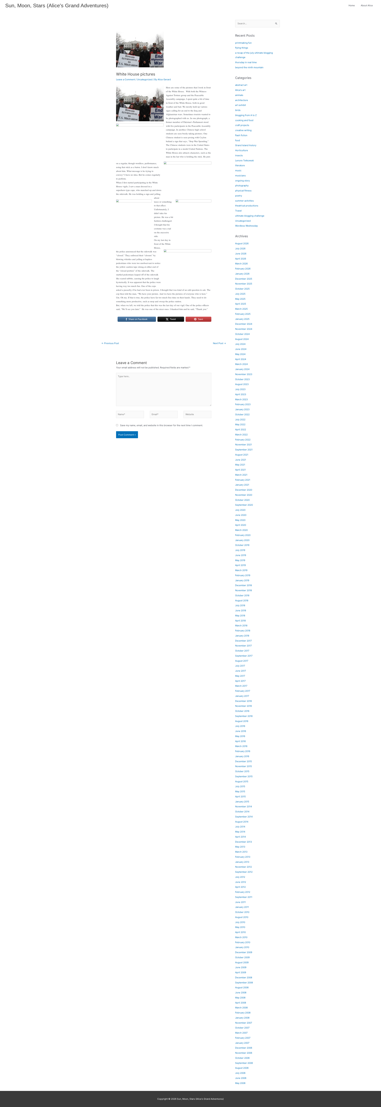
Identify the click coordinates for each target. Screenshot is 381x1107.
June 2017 (240, 670)
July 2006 (240, 1073)
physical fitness (243, 190)
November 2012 (243, 866)
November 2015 (243, 766)
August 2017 (241, 660)
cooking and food (244, 120)
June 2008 (240, 992)
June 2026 (240, 253)
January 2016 (242, 756)
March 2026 (241, 263)
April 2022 (240, 429)
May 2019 (240, 560)
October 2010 (242, 912)
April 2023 (240, 394)
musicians (240, 175)
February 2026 (242, 268)
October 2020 (242, 500)
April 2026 (240, 258)
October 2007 (242, 1027)
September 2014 (244, 816)
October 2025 (242, 288)
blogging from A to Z (246, 115)
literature (240, 165)
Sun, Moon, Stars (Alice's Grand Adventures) (56, 5)
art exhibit (240, 105)
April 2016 (240, 741)
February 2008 (242, 1012)
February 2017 (242, 690)
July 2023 (240, 389)
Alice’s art (240, 90)
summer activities (244, 200)
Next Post (219, 343)
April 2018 (240, 620)
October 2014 (242, 811)
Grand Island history (245, 145)
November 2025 (243, 283)
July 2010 (240, 922)
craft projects (242, 125)
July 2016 (240, 726)
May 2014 (240, 831)
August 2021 (241, 454)
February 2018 (242, 630)
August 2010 (241, 917)
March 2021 (241, 474)
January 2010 (242, 947)
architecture (241, 100)
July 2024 (240, 344)
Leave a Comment (125, 79)
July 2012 (240, 877)
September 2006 (244, 1063)
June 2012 (240, 882)
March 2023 (241, 399)
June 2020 (240, 515)
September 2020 (244, 504)
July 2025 (240, 293)
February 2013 (242, 856)
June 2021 (240, 459)
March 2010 (241, 937)
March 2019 (241, 570)
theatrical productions (246, 205)
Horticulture (241, 150)
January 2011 (242, 907)
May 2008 (240, 997)
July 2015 (240, 786)
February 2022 (242, 439)
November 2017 (243, 645)
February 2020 (242, 535)
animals (239, 95)
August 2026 (242, 243)
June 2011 (240, 902)
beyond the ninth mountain (249, 67)
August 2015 (241, 781)
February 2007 (242, 1037)
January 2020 (242, 540)
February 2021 (242, 479)
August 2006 (242, 1067)
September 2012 (244, 871)
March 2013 (241, 851)
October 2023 (242, 379)
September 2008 (244, 982)
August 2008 (242, 987)
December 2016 (243, 701)
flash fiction (241, 135)
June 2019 (240, 555)
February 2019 (242, 575)
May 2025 (240, 298)
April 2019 (240, 565)
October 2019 (242, 545)
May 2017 (240, 675)
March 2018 (241, 625)
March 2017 (241, 685)
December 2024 (243, 323)
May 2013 (240, 846)
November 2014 (243, 806)
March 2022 (241, 434)
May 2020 (240, 520)
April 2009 (240, 972)
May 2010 (240, 927)
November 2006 (243, 1052)
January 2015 (242, 801)
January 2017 (242, 696)
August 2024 (242, 339)
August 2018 (241, 600)
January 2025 (242, 319)
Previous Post (110, 343)
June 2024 (240, 349)
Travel (238, 210)
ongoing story (242, 180)
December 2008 (243, 977)
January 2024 (242, 369)
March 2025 (241, 308)
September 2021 (244, 449)
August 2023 (242, 384)
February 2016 (242, 751)
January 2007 (242, 1042)
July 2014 (240, 826)
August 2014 (241, 821)
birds (238, 110)
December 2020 (243, 489)
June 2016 (240, 731)
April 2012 (240, 887)
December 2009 (243, 952)
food (237, 140)
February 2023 (243, 404)
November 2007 (243, 1022)
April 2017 (240, 681)
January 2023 (242, 409)
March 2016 (241, 746)
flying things (241, 47)
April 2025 (240, 303)
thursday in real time (246, 62)
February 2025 (242, 313)
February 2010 (242, 942)
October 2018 (242, 595)
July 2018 (240, 605)
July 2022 (240, 419)
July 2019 (240, 550)
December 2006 (243, 1047)
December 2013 (243, 841)
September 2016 (244, 716)
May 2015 (240, 791)
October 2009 (242, 957)
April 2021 (240, 469)
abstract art (241, 85)
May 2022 (240, 424)
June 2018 (240, 610)
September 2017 (244, 655)
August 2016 (241, 721)
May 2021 (240, 464)
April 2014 (240, 836)
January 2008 (242, 1017)
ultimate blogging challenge (249, 215)
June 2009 (240, 967)
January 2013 (242, 861)
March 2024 (241, 364)
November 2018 (243, 590)
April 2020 (240, 525)
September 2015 (244, 776)
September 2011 (243, 897)
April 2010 (240, 932)
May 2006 (240, 1083)
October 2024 (242, 334)
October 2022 (242, 414)
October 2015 (242, 771)
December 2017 (243, 640)
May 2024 (240, 354)
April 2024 (240, 359)
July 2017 (240, 665)
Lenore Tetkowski (244, 160)
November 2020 (243, 494)
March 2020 (241, 530)
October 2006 (242, 1058)
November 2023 (243, 374)
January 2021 (242, 484)
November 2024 (243, 329)
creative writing (243, 130)
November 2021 (243, 444)
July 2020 (240, 510)
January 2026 (242, 273)
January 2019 (242, 580)
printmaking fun (243, 42)
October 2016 (242, 711)
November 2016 (243, 706)
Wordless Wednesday (246, 225)
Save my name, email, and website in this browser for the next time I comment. (161, 425)
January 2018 (242, 635)
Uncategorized (144, 79)
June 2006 (240, 1078)
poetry (238, 195)
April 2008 (240, 1002)
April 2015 (240, 796)
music (238, 170)
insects (239, 155)
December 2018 (243, 585)
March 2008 (241, 1007)
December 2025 (243, 278)
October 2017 (242, 650)
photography (242, 185)
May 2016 (240, 736)
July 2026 (240, 248)
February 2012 (242, 892)
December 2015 (243, 761)
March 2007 (241, 1032)
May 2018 (240, 615)
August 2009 (242, 962)
